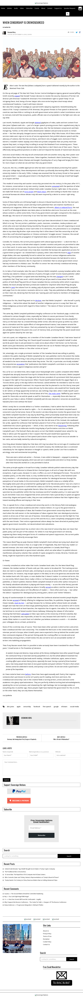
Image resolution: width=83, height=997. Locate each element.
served (48, 587)
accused (16, 600)
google (56, 707)
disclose (38, 300)
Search (69, 856)
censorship (27, 707)
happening (62, 425)
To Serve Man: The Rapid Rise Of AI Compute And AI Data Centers (25, 874)
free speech (47, 707)
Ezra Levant (29, 192)
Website (58, 752)
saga (69, 252)
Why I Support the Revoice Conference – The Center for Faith (23, 902)
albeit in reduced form (63, 207)
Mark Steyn (41, 192)
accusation (21, 364)
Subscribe (41, 835)
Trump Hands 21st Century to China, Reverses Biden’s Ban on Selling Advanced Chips (31, 880)
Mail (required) (33, 752)
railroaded (25, 614)
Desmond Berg (11, 32)
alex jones (10, 707)
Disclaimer (46, 939)
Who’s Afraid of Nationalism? (61, 739)
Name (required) (8, 752)
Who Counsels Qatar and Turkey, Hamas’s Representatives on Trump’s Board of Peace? (32, 877)
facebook (37, 707)
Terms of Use (47, 936)
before (28, 674)
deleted (38, 122)
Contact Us (46, 944)
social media (74, 707)
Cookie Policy (47, 942)
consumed (55, 186)
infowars (64, 707)
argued (17, 96)
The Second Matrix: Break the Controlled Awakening (27, 894)
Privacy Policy (47, 934)
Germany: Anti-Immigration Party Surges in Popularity (21, 739)
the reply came (54, 393)
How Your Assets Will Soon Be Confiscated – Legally (25, 899)
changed (59, 276)
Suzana (6, 894)
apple (19, 707)
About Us (46, 931)
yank (13, 287)
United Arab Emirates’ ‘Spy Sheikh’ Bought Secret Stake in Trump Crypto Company (30, 869)
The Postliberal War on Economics (15, 872)
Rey (5, 896)
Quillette (8, 695)
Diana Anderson (9, 905)
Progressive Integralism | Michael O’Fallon (30, 905)
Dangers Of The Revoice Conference (55, 902)
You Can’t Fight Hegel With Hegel (19, 896)
